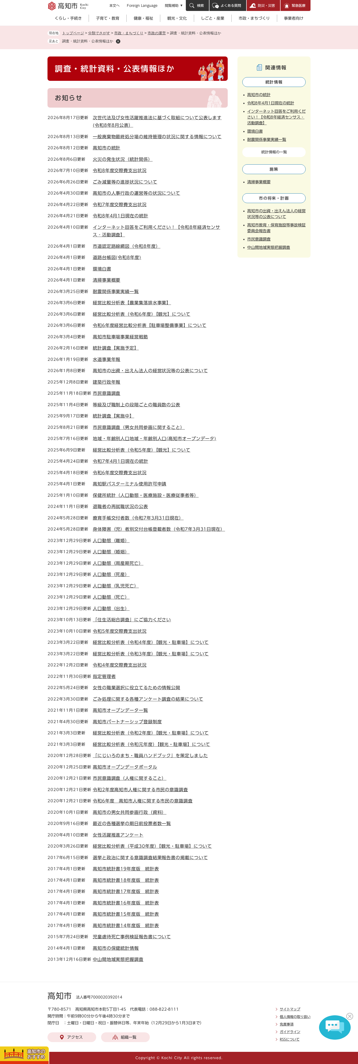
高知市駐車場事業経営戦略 (120, 337)
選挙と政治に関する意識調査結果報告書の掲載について (150, 857)
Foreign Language (142, 5)
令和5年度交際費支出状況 (120, 631)
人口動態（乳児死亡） (116, 586)
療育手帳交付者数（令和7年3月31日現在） (138, 518)
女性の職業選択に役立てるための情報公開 (136, 687)
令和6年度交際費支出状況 (120, 472)
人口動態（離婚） (111, 540)
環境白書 (102, 269)
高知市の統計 (106, 148)
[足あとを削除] (118, 41)
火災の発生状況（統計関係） (123, 159)
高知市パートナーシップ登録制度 (127, 721)
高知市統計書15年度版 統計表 (126, 914)
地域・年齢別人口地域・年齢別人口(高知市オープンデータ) (154, 438)
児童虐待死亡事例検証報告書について (132, 936)
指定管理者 (104, 676)
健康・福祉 (143, 18)
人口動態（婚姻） (111, 552)
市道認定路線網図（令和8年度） (126, 246)
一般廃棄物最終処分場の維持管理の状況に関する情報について (157, 136)
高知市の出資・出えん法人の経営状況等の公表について (150, 370)
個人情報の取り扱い (295, 1016)
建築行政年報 (106, 382)
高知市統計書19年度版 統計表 (126, 869)
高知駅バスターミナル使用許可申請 (129, 484)
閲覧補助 (172, 5)
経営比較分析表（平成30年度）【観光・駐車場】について (152, 846)
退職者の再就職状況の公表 (120, 506)
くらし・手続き (68, 18)
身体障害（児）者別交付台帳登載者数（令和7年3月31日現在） (159, 529)
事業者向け (293, 18)
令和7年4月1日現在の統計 (120, 461)
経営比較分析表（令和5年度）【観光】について (141, 450)
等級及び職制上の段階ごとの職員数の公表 (136, 404)
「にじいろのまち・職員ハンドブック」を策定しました (150, 755)
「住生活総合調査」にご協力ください (132, 619)
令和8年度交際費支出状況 (120, 170)
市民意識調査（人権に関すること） (129, 778)
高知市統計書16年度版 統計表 (126, 903)
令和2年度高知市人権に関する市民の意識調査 (140, 789)
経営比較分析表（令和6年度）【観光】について (141, 314)
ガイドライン (290, 1032)
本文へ (114, 5)
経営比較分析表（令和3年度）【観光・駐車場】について (151, 654)
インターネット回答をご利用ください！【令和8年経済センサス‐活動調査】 (276, 117)
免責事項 (286, 1024)
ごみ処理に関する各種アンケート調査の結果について (148, 699)
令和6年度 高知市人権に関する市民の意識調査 (143, 801)
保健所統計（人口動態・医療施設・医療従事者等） (146, 495)
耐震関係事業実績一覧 (116, 291)
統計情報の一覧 (274, 152)
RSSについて (290, 1039)
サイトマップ (290, 1009)
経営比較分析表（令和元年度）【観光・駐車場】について (151, 744)
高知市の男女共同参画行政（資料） (129, 812)
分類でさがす (99, 33)
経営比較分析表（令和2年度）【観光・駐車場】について (151, 733)
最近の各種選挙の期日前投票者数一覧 (132, 823)
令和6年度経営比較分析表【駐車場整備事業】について (150, 325)
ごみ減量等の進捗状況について (125, 182)
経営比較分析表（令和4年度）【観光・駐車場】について (151, 642)
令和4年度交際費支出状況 (120, 665)
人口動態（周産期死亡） (118, 563)
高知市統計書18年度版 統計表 (126, 880)
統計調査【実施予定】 (116, 348)
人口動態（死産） (111, 574)
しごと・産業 (212, 18)
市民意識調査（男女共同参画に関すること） (139, 427)
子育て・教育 (107, 18)
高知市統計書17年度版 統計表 (126, 891)
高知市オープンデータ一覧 (120, 710)
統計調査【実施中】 (113, 416)
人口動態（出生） (111, 608)
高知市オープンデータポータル (125, 767)
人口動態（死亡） (111, 597)
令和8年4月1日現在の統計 (120, 216)
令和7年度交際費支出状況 (120, 204)
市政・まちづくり (254, 18)
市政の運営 (157, 33)
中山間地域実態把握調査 (118, 959)
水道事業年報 (106, 359)
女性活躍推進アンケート (118, 835)
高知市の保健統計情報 (116, 948)
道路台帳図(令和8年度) (117, 257)
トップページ (73, 33)
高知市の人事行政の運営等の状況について (136, 193)
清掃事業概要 (106, 280)
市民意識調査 (106, 393)
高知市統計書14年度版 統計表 (126, 925)
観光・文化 (177, 18)
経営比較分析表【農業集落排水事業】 (132, 302)
